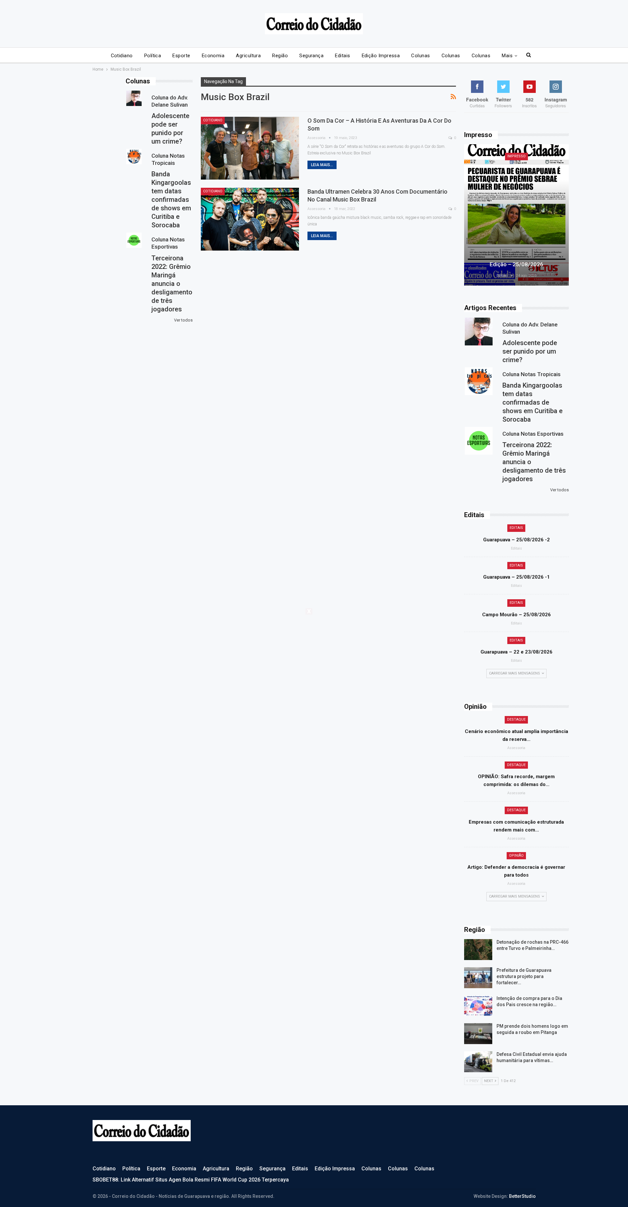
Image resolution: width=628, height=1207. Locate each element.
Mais (507, 56)
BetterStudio (522, 1196)
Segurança (311, 56)
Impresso (516, 156)
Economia (213, 56)
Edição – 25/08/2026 (516, 264)
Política (152, 56)
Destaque (516, 719)
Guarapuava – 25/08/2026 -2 (516, 540)
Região (280, 56)
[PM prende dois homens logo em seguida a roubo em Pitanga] (478, 1033)
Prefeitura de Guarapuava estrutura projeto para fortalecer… (524, 976)
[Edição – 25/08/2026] (516, 215)
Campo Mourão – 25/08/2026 (516, 615)
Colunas (420, 56)
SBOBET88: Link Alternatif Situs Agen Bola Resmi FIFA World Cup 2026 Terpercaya (191, 1180)
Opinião (516, 855)
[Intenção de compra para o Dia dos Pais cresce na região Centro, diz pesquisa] (478, 1005)
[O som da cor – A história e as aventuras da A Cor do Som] (250, 148)
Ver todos (559, 489)
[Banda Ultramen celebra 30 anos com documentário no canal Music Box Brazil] (250, 219)
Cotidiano (122, 56)
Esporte (181, 56)
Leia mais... (322, 165)
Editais (342, 56)
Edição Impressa (381, 56)
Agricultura (248, 56)
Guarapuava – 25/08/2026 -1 (516, 577)
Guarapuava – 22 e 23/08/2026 (516, 652)
